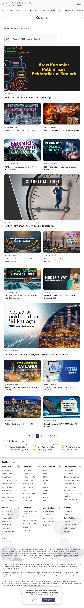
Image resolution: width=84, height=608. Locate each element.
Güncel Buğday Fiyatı (71, 477)
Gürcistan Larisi (8, 497)
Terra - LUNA (27, 501)
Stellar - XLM (27, 497)
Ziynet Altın (47, 515)
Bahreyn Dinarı (7, 487)
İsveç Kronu (6, 477)
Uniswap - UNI (28, 480)
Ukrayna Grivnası (8, 484)
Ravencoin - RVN (29, 494)
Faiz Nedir (6, 538)
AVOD (45, 470)
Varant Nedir (27, 530)
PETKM (45, 487)
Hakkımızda (68, 511)
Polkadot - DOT (28, 484)
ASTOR (45, 497)
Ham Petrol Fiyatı (70, 487)
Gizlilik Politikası (70, 518)
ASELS (45, 484)
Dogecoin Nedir (8, 521)
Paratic (6, 28)
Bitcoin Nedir (7, 511)
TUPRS (45, 490)
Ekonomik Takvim (70, 525)
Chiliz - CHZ (27, 470)
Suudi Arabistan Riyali (10, 480)
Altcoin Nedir (7, 518)
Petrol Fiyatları (69, 484)
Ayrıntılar (34, 600)
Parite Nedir (6, 542)
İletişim (66, 531)
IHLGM (45, 480)
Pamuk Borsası (69, 490)
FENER (45, 474)
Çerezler (67, 521)
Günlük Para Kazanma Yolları (31, 512)
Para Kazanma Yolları (30, 517)
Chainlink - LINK (28, 487)
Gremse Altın (48, 518)
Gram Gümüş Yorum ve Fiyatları (72, 495)
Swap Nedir (6, 528)
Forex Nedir (6, 525)
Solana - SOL (27, 474)
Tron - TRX (26, 490)
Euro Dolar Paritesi (71, 499)
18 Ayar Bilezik (48, 522)
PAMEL (45, 501)
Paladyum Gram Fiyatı (72, 480)
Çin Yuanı (5, 470)
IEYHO (45, 477)
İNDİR (79, 4)
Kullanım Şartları (70, 528)
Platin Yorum (68, 474)
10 (50, 436)
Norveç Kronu (7, 474)
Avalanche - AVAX (29, 477)
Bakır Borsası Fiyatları (72, 503)
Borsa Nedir (27, 527)
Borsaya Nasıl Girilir (30, 520)
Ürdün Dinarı (7, 494)
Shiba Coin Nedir (8, 515)
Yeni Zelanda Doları (9, 501)
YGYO (45, 494)
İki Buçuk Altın (48, 511)
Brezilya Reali (7, 490)
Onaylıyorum (48, 600)
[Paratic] (42, 17)
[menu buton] (18, 466)
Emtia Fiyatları (69, 470)
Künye (66, 515)
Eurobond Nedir (8, 535)
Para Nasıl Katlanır (29, 524)
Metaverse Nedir (8, 531)
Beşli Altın (47, 525)
